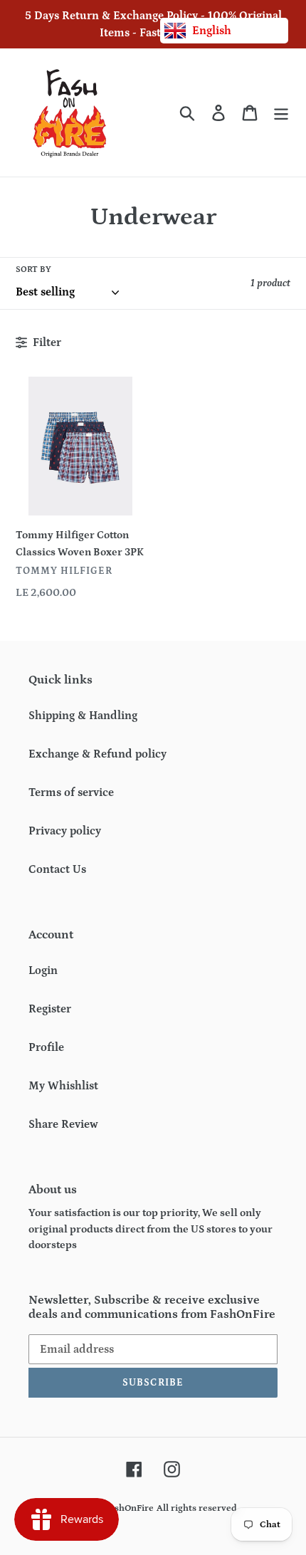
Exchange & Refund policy (97, 754)
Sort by (33, 269)
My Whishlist (63, 1085)
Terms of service (71, 792)
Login (43, 970)
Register (49, 1008)
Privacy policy (64, 830)
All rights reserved (197, 1508)
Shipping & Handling (82, 715)
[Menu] (281, 113)
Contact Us (57, 869)
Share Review (63, 1124)
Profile (46, 1047)
